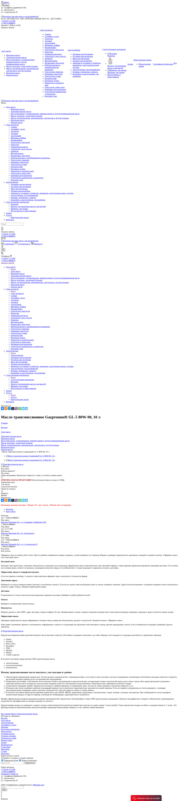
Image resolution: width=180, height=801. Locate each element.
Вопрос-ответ (6, 740)
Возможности (6, 745)
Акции (9, 213)
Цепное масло (7, 450)
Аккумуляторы (12, 182)
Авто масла (10, 107)
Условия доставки (8, 736)
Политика (5, 754)
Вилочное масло (8, 447)
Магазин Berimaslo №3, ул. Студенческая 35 (19, 544)
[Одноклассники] (5, 408)
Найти (4, 790)
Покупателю (6, 731)
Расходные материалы (10, 729)
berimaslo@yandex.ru (9, 774)
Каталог (4, 718)
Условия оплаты (7, 734)
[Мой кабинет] (2, 230)
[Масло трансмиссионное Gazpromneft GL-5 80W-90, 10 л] (30, 456)
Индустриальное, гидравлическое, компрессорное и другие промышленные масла (35, 441)
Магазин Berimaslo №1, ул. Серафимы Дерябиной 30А (23, 522)
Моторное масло (8, 439)
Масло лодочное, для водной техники (17, 443)
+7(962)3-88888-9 (8, 23)
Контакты (10, 220)
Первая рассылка (11, 760)
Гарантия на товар (8, 738)
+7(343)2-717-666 (8, 21)
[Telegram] (26, 408)
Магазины (5, 749)
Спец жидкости (12, 125)
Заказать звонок (7, 263)
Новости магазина (29, 760)
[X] (12, 408)
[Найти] (2, 227)
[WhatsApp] (19, 408)
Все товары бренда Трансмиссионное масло (19, 714)
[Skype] (23, 408)
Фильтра (4, 727)
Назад (13, 269)
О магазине (6, 747)
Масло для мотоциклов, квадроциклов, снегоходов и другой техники (30, 445)
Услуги (9, 215)
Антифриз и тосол (8, 725)
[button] (146, 798)
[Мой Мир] (9, 408)
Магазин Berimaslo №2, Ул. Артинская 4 (17, 533)
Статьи (4, 751)
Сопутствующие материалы (17, 202)
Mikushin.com (38, 785)
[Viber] (16, 408)
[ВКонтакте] (2, 408)
